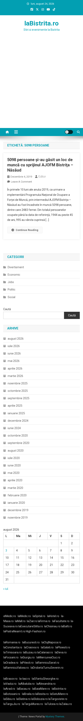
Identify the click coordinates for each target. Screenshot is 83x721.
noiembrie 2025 (18, 383)
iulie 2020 (14, 458)
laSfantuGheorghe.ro (45, 678)
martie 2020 (15, 487)
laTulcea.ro (52, 704)
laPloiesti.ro (62, 647)
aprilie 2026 (15, 368)
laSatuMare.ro (59, 694)
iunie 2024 (14, 428)
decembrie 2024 (18, 420)
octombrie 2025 (18, 390)
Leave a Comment (21, 181)
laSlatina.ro (23, 699)
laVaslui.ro (10, 683)
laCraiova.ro (31, 647)
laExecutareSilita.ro (30, 626)
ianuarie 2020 (16, 502)
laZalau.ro (65, 704)
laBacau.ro (23, 688)
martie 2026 (15, 376)
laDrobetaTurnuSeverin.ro (47, 667)
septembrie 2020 (18, 443)
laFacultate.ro (61, 621)
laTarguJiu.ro (12, 704)
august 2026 (16, 338)
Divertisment (16, 267)
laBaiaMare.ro (41, 688)
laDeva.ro (61, 652)
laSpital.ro (39, 616)
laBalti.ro (66, 626)
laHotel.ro (53, 616)
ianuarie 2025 (16, 413)
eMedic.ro (9, 616)
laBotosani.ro (11, 694)
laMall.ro (20, 621)
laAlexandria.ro (46, 683)
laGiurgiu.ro (28, 657)
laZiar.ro (32, 621)
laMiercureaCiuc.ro (48, 657)
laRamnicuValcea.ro (16, 667)
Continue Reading (27, 230)
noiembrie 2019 (18, 517)
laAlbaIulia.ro (26, 683)
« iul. (6, 588)
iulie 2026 (14, 346)
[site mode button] (69, 132)
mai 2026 (14, 361)
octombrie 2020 (18, 435)
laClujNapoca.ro (51, 642)
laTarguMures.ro (32, 704)
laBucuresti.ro (31, 642)
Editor (42, 176)
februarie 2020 (17, 495)
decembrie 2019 (18, 510)
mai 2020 (14, 472)
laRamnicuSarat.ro (47, 662)
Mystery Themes (55, 716)
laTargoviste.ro (57, 699)
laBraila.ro (28, 694)
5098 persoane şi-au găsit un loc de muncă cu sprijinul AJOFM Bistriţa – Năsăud (40, 165)
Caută (7, 309)
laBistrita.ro (41, 23)
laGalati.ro (47, 647)
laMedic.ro (24, 616)
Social (11, 297)
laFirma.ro (44, 621)
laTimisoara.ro (12, 652)
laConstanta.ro (12, 647)
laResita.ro (42, 694)
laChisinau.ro (52, 626)
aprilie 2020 (15, 480)
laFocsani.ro (11, 657)
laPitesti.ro (27, 662)
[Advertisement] (41, 84)
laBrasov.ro (10, 678)
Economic (14, 274)
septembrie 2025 (18, 398)
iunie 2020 (14, 465)
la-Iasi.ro (24, 678)
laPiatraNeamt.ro (14, 631)
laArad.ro (9, 688)
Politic (11, 289)
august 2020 (16, 450)
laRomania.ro (11, 642)
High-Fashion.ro (36, 631)
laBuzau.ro (30, 652)
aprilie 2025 (15, 405)
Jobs (11, 282)
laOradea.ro (10, 662)
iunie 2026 (14, 353)
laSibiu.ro (9, 699)
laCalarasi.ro (45, 652)
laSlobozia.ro (39, 699)
